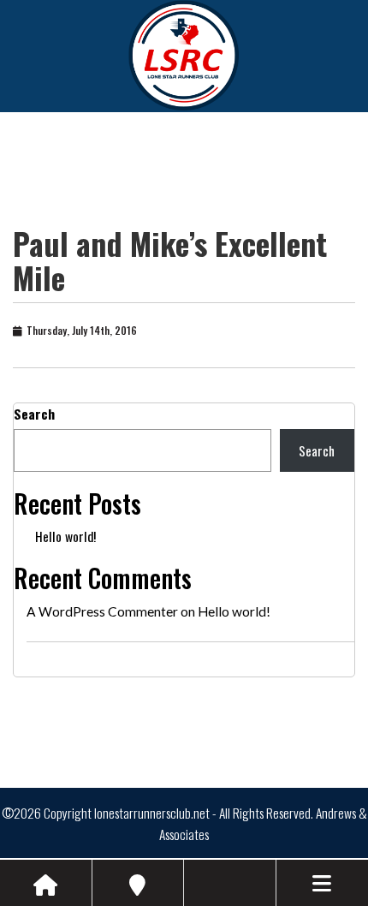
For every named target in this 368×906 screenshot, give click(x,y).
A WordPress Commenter (102, 611)
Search (34, 413)
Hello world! (65, 536)
